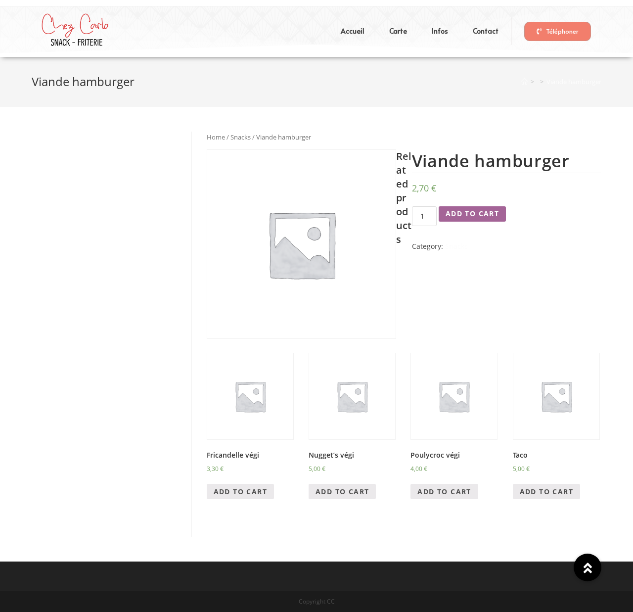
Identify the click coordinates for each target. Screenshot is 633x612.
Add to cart (472, 213)
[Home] (524, 81)
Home (216, 137)
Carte (398, 31)
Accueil (352, 31)
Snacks (240, 137)
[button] (557, 31)
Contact (485, 31)
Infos (440, 31)
